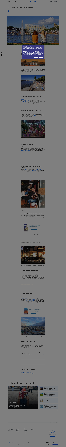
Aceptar (41, 57)
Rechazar (36, 57)
